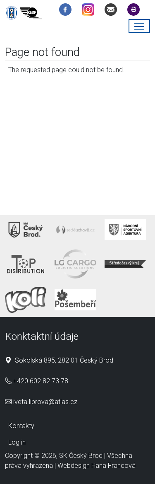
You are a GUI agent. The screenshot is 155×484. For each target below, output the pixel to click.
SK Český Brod (81, 456)
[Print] (135, 11)
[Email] (113, 11)
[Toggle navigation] (139, 26)
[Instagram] (90, 11)
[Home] (25, 14)
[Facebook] (67, 11)
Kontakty (21, 426)
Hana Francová (113, 465)
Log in (17, 442)
